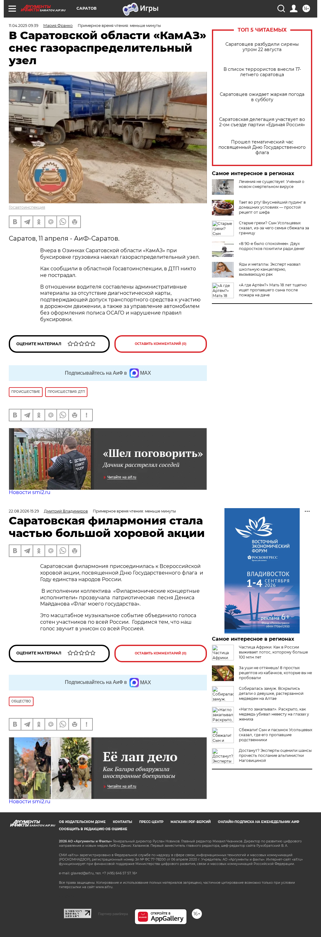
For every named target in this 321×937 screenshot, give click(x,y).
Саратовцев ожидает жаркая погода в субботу (262, 97)
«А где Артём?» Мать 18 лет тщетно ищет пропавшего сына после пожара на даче (273, 290)
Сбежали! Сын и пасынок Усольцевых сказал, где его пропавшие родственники (275, 734)
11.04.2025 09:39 (23, 25)
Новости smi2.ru (29, 492)
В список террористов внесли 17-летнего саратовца (262, 72)
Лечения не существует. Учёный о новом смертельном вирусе (271, 184)
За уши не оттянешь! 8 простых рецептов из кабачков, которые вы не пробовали (275, 672)
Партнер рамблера (113, 914)
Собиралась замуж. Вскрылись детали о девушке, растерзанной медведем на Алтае (271, 693)
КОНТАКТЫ (122, 822)
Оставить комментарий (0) (161, 344)
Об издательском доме (82, 822)
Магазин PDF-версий (191, 822)
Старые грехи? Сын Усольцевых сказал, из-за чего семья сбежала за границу (274, 228)
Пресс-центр (151, 822)
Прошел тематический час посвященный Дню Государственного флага (262, 147)
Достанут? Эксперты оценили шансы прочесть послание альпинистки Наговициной (275, 755)
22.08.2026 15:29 (24, 511)
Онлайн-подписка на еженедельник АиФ (258, 822)
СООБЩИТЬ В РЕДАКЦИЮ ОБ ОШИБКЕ (93, 829)
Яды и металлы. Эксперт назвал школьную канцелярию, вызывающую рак (270, 269)
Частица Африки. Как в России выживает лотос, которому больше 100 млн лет (273, 652)
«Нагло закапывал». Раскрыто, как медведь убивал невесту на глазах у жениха (274, 714)
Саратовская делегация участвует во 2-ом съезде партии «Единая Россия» (262, 122)
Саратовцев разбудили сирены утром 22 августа (262, 47)
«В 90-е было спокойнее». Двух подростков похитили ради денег (272, 246)
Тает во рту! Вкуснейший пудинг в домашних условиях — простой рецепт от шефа (272, 207)
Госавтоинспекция (27, 207)
